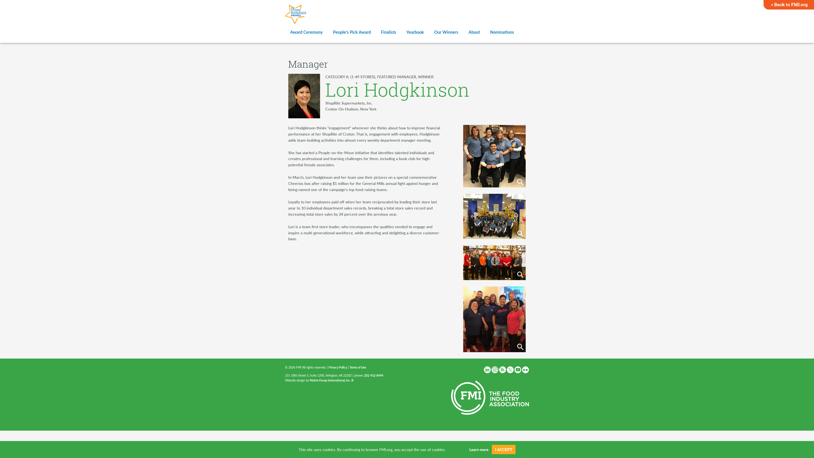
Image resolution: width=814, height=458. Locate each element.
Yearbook (415, 32)
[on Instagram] (495, 369)
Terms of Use (358, 367)
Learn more (479, 449)
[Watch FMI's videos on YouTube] (517, 369)
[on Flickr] (525, 369)
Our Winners (446, 32)
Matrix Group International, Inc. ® (332, 380)
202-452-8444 (373, 375)
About (474, 32)
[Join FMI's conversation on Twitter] (510, 369)
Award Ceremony (306, 32)
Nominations (502, 32)
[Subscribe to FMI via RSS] (502, 369)
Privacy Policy (338, 367)
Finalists (388, 32)
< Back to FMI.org (789, 4)
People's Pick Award (352, 32)
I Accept (503, 449)
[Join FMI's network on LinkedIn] (487, 369)
